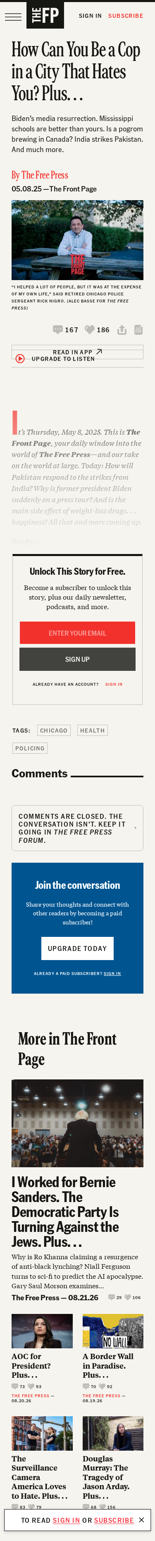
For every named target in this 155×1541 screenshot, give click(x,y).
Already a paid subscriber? (77, 973)
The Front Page (73, 188)
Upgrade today (77, 948)
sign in (66, 1520)
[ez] (13, 17)
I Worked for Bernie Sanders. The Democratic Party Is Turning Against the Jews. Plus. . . (65, 1211)
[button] (65, 330)
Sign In (90, 15)
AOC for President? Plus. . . (31, 1366)
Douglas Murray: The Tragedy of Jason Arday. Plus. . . (106, 1477)
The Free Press (44, 176)
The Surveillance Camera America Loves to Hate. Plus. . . (39, 1477)
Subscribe (125, 15)
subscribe (114, 1520)
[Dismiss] (141, 1520)
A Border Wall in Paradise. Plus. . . (108, 1366)
